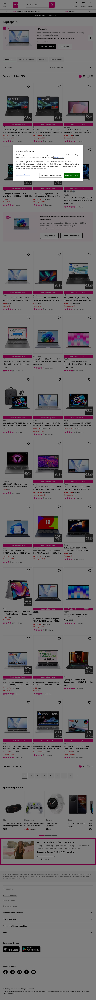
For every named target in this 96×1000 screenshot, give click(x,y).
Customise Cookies (23, 175)
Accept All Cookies (71, 175)
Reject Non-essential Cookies (51, 175)
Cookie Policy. (59, 157)
